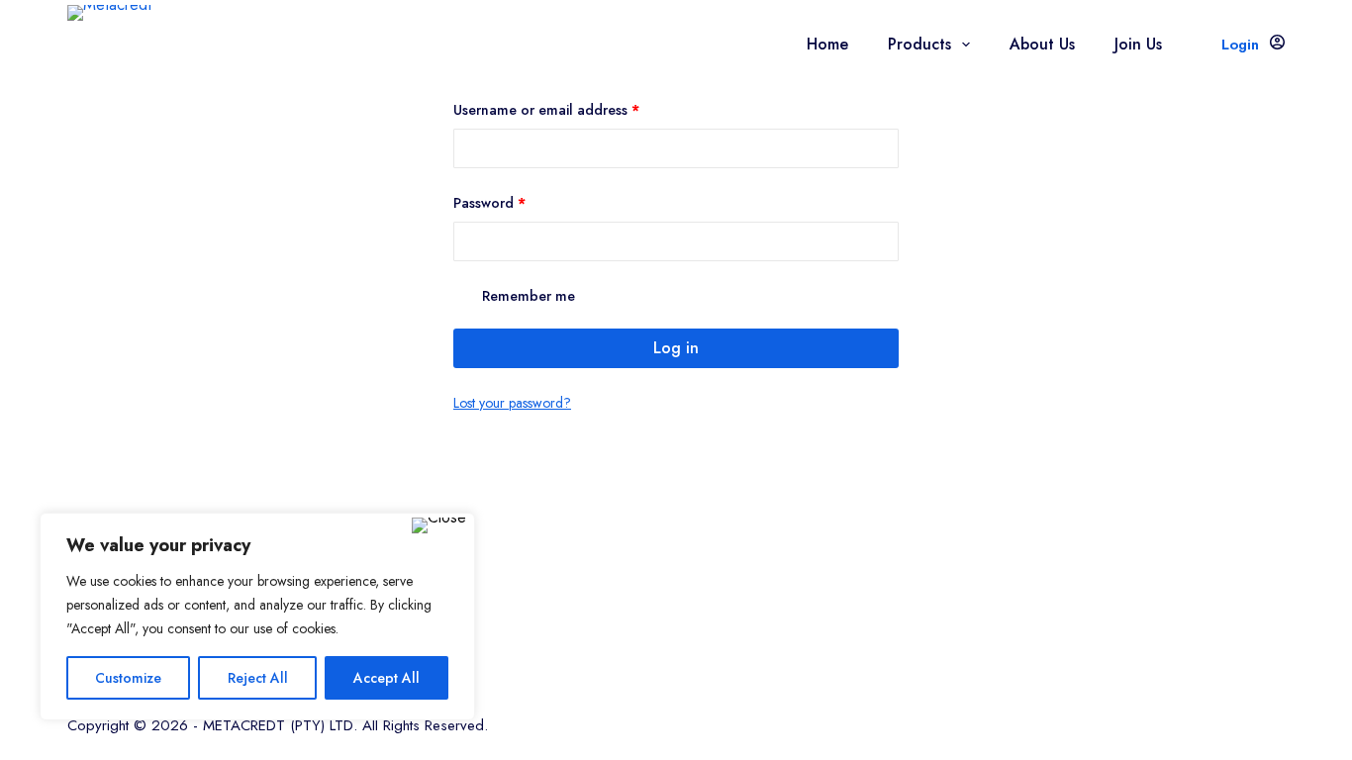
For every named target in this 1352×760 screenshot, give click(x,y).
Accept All (386, 678)
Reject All (258, 678)
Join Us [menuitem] (1138, 44)
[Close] (439, 525)
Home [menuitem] (827, 44)
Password (517, 202)
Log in (676, 347)
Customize (128, 678)
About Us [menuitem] (1042, 44)
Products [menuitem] (919, 44)
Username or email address (574, 109)
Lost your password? (512, 403)
